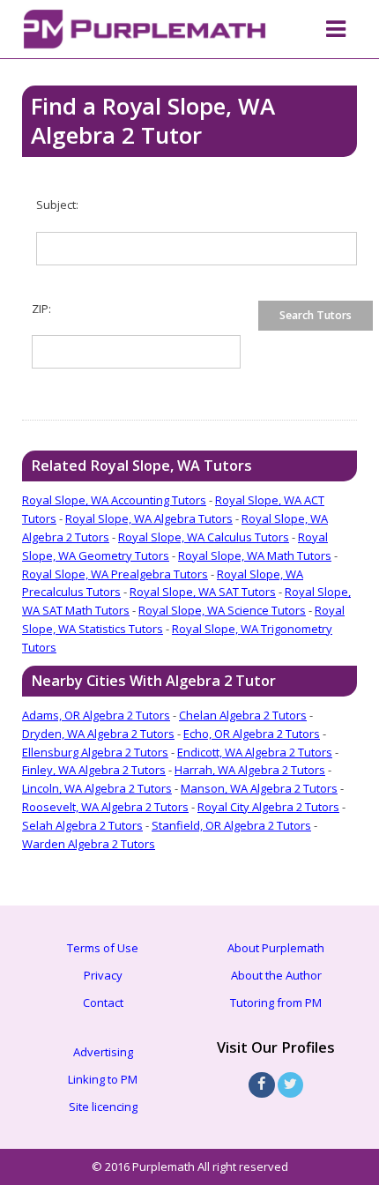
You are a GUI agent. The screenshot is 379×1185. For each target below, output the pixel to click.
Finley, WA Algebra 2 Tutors (94, 770)
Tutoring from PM (276, 1002)
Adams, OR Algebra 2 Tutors (96, 715)
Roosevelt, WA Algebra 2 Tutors (105, 807)
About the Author (276, 975)
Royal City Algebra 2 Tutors (268, 807)
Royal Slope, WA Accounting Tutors (114, 500)
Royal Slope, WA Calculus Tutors (203, 537)
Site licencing (103, 1106)
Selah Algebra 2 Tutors (82, 825)
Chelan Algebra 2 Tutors (243, 715)
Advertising (103, 1052)
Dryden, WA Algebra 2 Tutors (98, 734)
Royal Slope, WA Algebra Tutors (149, 518)
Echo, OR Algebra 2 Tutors (251, 734)
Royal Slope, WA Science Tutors (222, 610)
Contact (103, 1002)
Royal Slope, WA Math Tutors (254, 555)
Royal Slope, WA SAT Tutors (203, 592)
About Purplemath (275, 948)
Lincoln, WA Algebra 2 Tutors (97, 788)
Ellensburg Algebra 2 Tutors (95, 752)
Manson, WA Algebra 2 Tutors (259, 788)
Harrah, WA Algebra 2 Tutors (250, 770)
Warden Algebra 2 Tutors (88, 844)
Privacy (103, 975)
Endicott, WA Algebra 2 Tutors (254, 752)
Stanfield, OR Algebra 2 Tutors (231, 825)
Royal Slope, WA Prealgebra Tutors (115, 574)
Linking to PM (102, 1079)
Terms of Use (102, 948)
